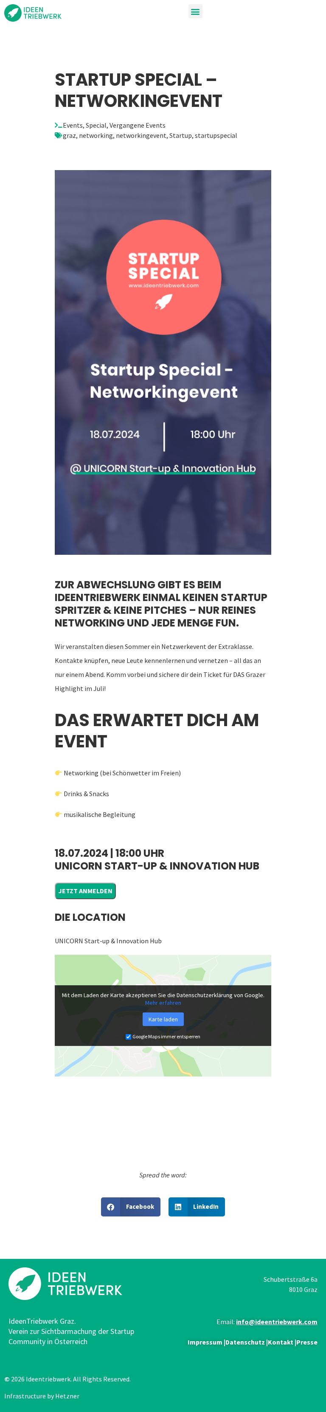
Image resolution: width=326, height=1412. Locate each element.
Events (73, 125)
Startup (180, 135)
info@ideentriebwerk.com (277, 1321)
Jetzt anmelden (85, 890)
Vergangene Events (138, 125)
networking (96, 135)
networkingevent (141, 135)
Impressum (205, 1342)
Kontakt (280, 1342)
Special (96, 125)
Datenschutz (245, 1342)
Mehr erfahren (163, 1003)
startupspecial (216, 135)
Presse (307, 1342)
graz (69, 135)
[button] (195, 11)
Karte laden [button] (163, 1019)
